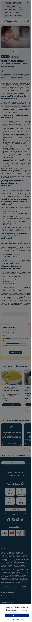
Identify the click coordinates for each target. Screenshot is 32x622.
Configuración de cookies (17, 619)
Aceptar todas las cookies (17, 615)
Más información (14, 612)
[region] (15, 613)
